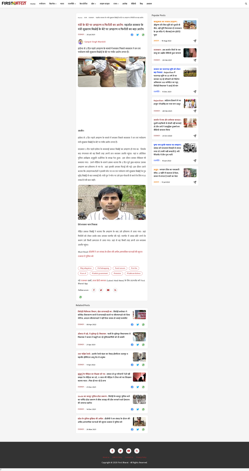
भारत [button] (62, 3)
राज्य (85, 17)
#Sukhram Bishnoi (133, 273)
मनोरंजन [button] (42, 3)
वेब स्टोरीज (83, 3)
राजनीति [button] (71, 3)
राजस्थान (91, 17)
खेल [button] (93, 3)
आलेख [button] (124, 3)
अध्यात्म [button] (149, 3)
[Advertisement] (112, 108)
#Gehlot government (100, 273)
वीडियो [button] (133, 3)
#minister (117, 273)
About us (106, 457)
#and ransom (120, 268)
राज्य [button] (115, 3)
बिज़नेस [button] (52, 3)
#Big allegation (86, 268)
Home (32, 3)
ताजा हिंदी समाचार (99, 280)
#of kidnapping (103, 268)
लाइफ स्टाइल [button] (105, 3)
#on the (134, 268)
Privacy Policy (141, 457)
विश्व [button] (141, 3)
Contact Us (129, 457)
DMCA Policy (117, 457)
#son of (83, 273)
